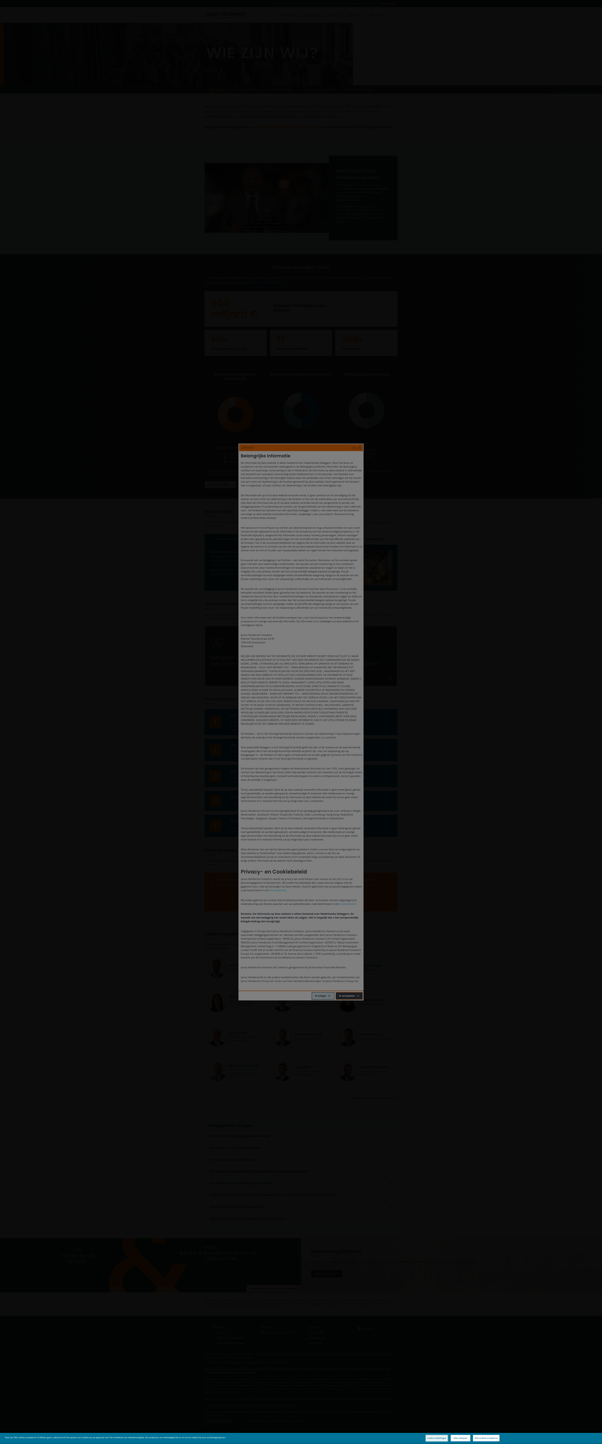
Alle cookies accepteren (486, 1438)
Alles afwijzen (460, 1438)
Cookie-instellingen (436, 1438)
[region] (301, 1438)
